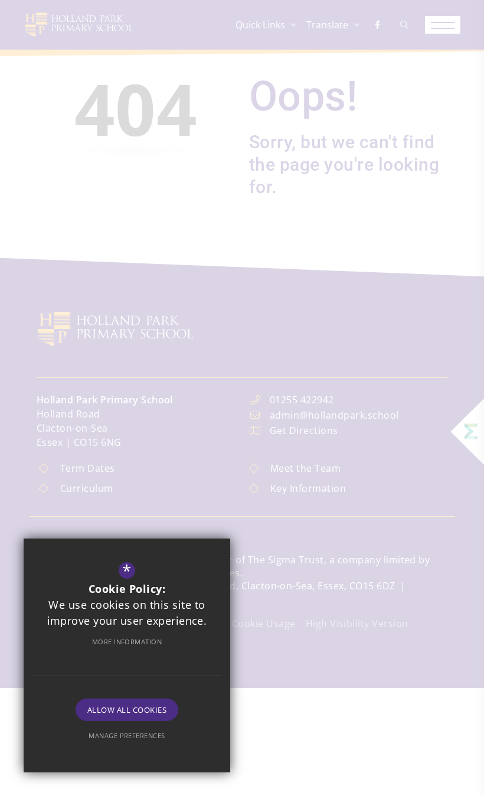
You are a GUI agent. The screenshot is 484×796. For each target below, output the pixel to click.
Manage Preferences (127, 735)
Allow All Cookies (126, 709)
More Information (127, 641)
